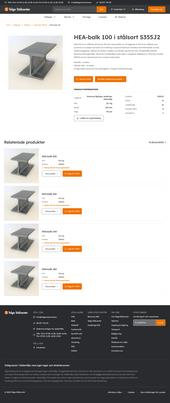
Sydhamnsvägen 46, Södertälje (50, 329)
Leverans (103, 17)
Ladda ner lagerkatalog (90, 118)
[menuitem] (137, 9)
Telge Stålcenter (94, 321)
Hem (8, 25)
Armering (75, 342)
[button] (101, 9)
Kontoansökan (117, 346)
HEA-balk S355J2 (40, 25)
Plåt (73, 346)
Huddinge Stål (94, 325)
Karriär (114, 338)
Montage (87, 17)
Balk (73, 321)
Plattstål (75, 325)
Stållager (48, 17)
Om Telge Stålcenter (120, 316)
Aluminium (76, 338)
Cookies (131, 392)
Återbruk (122, 17)
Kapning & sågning (119, 325)
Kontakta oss (117, 351)
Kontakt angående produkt (110, 79)
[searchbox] (75, 9)
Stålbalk (27, 25)
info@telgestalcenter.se (81, 2)
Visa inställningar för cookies (152, 392)
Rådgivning (116, 334)
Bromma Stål (93, 316)
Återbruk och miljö (119, 342)
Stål (73, 316)
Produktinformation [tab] (86, 89)
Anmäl (160, 322)
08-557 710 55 (42, 323)
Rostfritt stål (76, 334)
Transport (115, 329)
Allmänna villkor (115, 392)
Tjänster (67, 17)
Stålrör (74, 351)
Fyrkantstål (76, 329)
